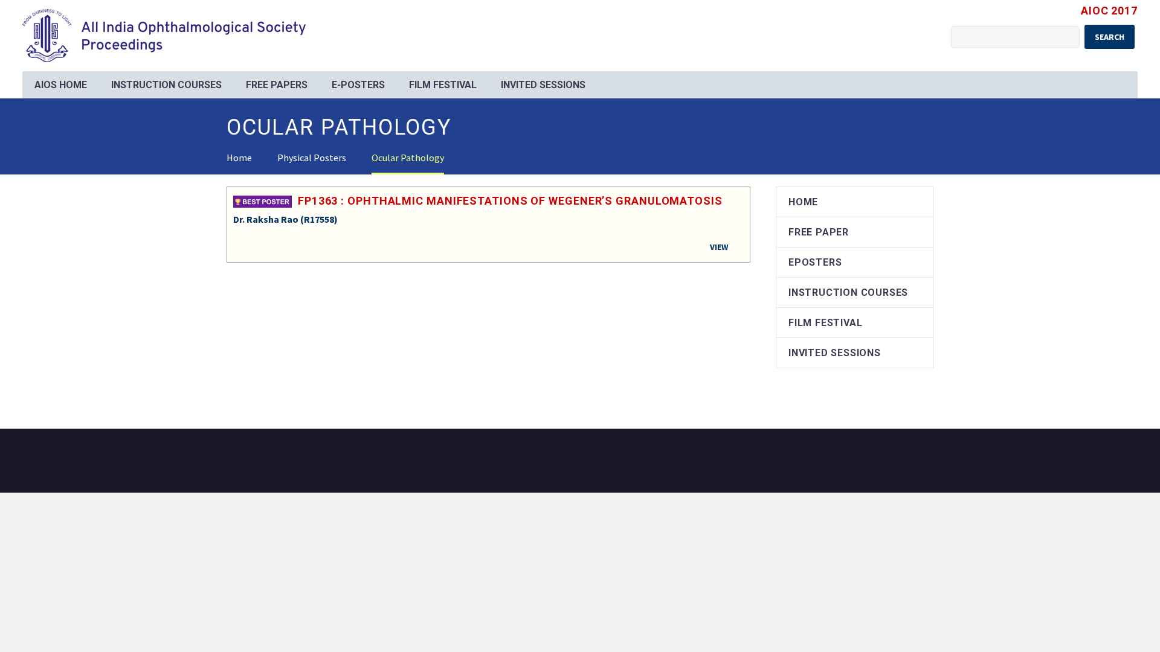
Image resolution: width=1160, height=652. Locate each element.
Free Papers (277, 85)
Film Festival (443, 85)
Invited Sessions (543, 85)
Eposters (815, 262)
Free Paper (818, 232)
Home (803, 202)
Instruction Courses (166, 85)
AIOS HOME (60, 85)
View (719, 246)
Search (1109, 36)
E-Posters (358, 85)
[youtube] (930, 462)
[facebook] (914, 462)
